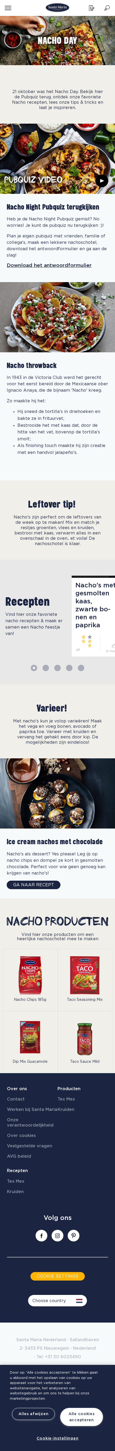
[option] (33, 616)
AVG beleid (19, 1156)
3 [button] (57, 668)
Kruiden (65, 1109)
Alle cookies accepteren (81, 1417)
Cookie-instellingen (58, 1438)
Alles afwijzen (33, 1414)
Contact (16, 1099)
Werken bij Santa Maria (32, 1109)
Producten (68, 1089)
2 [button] (46, 668)
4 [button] (69, 668)
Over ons (17, 1089)
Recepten (17, 1171)
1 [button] (34, 668)
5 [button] (81, 668)
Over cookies (21, 1136)
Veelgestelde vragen (29, 1146)
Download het (49, 265)
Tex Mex (66, 1099)
